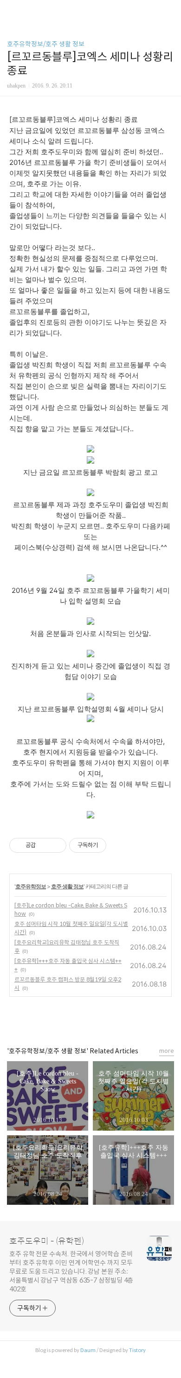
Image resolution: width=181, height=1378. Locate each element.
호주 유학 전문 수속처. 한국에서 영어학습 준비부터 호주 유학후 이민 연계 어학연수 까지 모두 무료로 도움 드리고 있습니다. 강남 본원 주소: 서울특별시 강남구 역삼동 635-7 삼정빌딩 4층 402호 (71, 1271)
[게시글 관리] (56, 845)
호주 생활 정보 (67, 886)
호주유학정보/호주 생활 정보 (45, 44)
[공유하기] (44, 845)
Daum (88, 1350)
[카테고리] (11, 10)
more (166, 1051)
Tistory (137, 1350)
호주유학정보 (30, 886)
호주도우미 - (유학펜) (46, 1241)
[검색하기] (169, 10)
